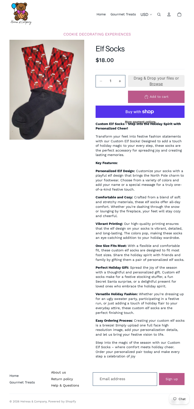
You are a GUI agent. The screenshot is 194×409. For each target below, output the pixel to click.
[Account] (169, 14)
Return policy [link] (62, 379)
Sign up (172, 379)
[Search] (159, 14)
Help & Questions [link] (65, 385)
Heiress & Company (33, 401)
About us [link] (58, 372)
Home (14, 376)
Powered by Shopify (62, 401)
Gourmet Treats (22, 382)
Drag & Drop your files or (156, 81)
